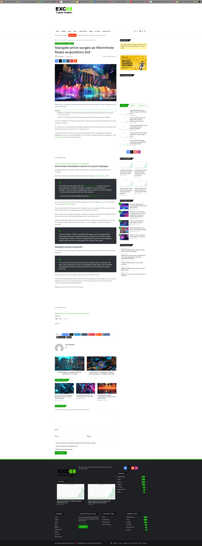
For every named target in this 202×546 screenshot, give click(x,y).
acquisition (68, 204)
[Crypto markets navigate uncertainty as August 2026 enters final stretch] (124, 143)
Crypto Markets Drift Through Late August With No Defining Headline (138, 127)
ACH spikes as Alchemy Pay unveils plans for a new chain (84, 395)
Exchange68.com (81, 543)
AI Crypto (97, 31)
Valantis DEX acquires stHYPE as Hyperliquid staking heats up (72, 313)
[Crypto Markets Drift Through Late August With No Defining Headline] (124, 127)
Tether (46, 1)
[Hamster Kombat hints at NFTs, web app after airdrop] (124, 230)
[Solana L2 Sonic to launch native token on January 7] (124, 237)
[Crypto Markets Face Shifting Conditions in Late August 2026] (124, 135)
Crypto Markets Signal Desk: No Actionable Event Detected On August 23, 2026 (97, 35)
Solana (118, 1)
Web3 (69, 31)
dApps (91, 31)
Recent (124, 105)
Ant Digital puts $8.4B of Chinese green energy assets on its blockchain (106, 396)
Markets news (83, 31)
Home (57, 31)
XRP (65, 1)
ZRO (107, 176)
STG (68, 121)
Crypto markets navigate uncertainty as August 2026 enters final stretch (138, 142)
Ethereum (26, 1)
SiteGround (98, 543)
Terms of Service (106, 524)
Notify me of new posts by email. (64, 449)
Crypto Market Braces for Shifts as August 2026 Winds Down (138, 111)
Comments (142, 105)
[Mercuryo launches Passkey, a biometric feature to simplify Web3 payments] (64, 388)
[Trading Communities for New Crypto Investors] (124, 223)
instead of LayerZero (99, 176)
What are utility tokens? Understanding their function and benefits (138, 205)
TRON (135, 1)
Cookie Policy (105, 519)
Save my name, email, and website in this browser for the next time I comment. (76, 443)
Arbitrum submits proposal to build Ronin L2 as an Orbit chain (72, 163)
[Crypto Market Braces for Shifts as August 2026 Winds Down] (124, 112)
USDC (99, 1)
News (74, 31)
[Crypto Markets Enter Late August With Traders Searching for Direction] (124, 120)
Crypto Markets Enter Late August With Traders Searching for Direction (137, 119)
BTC (68, 133)
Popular (132, 105)
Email (56, 436)
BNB (81, 1)
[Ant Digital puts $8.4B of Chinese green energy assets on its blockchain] (106, 388)
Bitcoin (65, 40)
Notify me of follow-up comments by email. (67, 446)
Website (89, 436)
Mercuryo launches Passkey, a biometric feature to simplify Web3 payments (63, 396)
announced (103, 202)
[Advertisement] (116, 16)
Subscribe (83, 526)
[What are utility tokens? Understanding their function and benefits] (124, 206)
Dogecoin (183, 1)
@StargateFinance (90, 186)
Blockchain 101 (106, 31)
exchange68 (60, 56)
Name (57, 429)
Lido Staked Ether (158, 1)
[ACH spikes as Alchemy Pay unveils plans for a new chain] (85, 388)
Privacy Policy (105, 522)
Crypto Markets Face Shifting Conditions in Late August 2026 (138, 134)
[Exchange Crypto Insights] (64, 10)
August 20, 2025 (95, 196)
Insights (63, 31)
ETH (95, 133)
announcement (59, 137)
